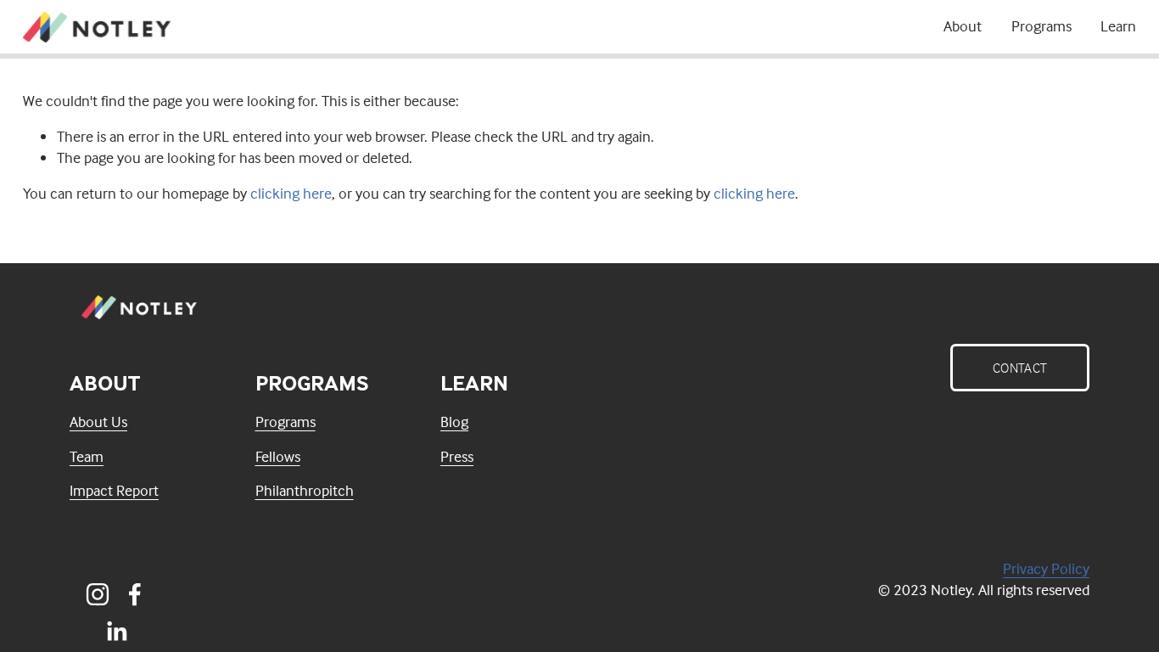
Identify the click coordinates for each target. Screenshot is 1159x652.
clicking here (291, 193)
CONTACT (1020, 367)
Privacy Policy (1046, 568)
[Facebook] (135, 594)
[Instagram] (97, 594)
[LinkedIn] (116, 632)
